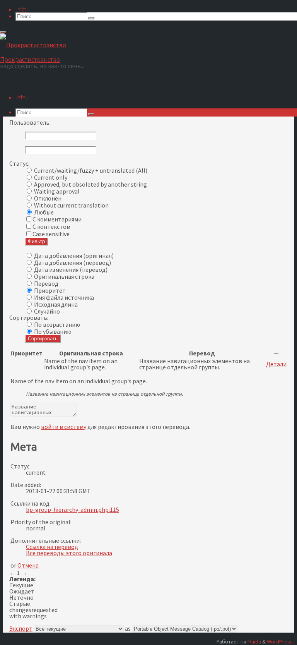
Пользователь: (30, 122)
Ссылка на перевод (52, 547)
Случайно (47, 311)
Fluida (253, 641)
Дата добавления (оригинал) (74, 255)
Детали (276, 364)
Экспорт (20, 628)
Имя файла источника (64, 297)
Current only (50, 177)
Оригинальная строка (64, 276)
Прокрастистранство (30, 59)
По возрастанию (57, 324)
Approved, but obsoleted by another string (90, 184)
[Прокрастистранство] (33, 45)
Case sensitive (51, 234)
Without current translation (71, 205)
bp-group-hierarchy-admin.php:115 (72, 509)
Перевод (46, 283)
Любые (44, 212)
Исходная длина (56, 304)
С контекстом (51, 226)
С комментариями (57, 219)
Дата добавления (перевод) (72, 262)
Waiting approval (57, 191)
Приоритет (50, 290)
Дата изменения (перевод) (71, 269)
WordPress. (280, 641)
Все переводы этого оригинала (69, 553)
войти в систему (63, 427)
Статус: (19, 163)
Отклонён (47, 198)
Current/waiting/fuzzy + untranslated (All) (90, 170)
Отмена (28, 565)
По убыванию (53, 331)
